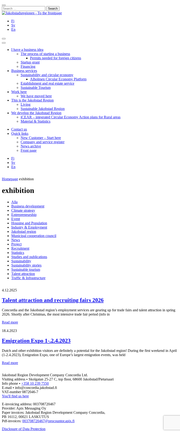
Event (15, 219)
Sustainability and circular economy (47, 75)
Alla (14, 202)
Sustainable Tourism (36, 88)
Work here (19, 92)
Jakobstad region (23, 231)
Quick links (19, 134)
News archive (31, 146)
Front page (29, 150)
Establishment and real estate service (47, 83)
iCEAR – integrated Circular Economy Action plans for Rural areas (70, 117)
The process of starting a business (45, 54)
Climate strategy (23, 210)
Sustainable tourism (25, 269)
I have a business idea (27, 50)
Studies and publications (29, 257)
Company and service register (42, 142)
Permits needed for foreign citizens (55, 58)
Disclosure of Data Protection (23, 429)
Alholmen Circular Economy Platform (58, 79)
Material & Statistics (35, 121)
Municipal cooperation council (33, 236)
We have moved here (36, 96)
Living (25, 104)
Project (16, 244)
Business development (27, 206)
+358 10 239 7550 (35, 383)
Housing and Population (29, 223)
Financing (28, 66)
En (13, 29)
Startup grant (30, 62)
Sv (13, 25)
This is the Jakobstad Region (32, 100)
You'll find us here (15, 396)
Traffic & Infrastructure (28, 278)
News (15, 240)
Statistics (17, 253)
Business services (24, 71)
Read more (10, 322)
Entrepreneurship (24, 215)
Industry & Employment (29, 227)
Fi (12, 21)
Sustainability (21, 261)
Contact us (19, 129)
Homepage (10, 179)
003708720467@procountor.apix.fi (48, 421)
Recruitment (20, 248)
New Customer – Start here (41, 138)
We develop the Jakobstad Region (36, 113)
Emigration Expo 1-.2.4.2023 (36, 341)
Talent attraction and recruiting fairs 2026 (53, 300)
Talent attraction (23, 274)
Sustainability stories (26, 265)
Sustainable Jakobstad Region (43, 109)
